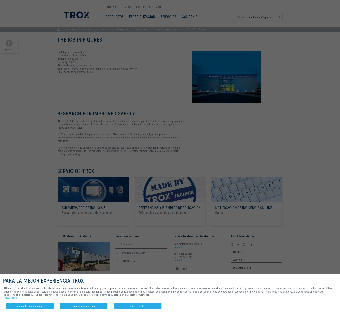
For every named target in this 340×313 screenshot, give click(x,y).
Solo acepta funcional (83, 305)
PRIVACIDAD (10, 298)
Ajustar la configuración (29, 305)
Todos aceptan (137, 305)
